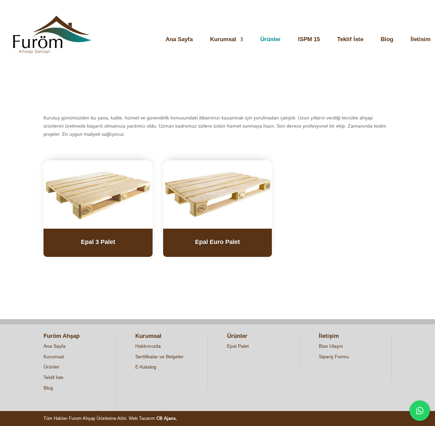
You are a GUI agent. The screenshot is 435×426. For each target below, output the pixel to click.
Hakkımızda (148, 346)
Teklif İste (350, 40)
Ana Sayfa (179, 40)
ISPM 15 (309, 40)
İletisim (421, 40)
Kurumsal (223, 40)
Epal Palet (238, 346)
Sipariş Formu (334, 356)
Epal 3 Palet (98, 242)
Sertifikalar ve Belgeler (159, 356)
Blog (387, 40)
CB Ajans (166, 418)
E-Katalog (145, 367)
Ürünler (270, 40)
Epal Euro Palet (217, 242)
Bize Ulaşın (331, 346)
